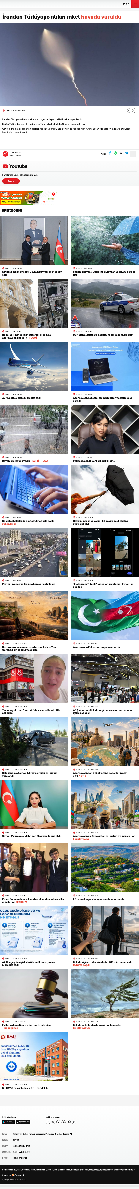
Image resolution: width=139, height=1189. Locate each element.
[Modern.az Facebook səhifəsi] (48, 1122)
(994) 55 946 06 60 (21, 1152)
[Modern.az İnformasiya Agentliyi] (12, 1110)
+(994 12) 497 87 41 (21, 1146)
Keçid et (11, 181)
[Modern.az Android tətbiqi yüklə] (8, 1122)
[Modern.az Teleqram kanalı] (58, 1122)
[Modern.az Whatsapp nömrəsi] (69, 1122)
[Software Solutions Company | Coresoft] (18, 1175)
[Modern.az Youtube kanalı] (63, 1122)
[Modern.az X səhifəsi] (74, 1122)
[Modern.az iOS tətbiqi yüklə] (23, 1122)
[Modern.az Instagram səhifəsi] (53, 1122)
